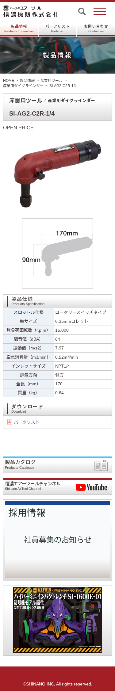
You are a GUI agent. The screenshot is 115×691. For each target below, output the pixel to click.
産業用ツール (51, 80)
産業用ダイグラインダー (23, 86)
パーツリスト (57, 28)
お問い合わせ (96, 28)
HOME (8, 80)
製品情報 (19, 28)
